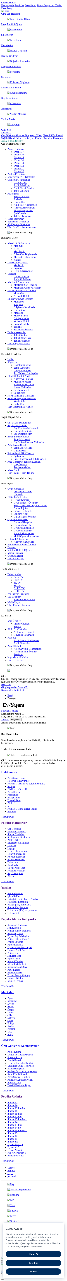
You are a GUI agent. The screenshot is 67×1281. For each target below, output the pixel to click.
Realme (11, 1026)
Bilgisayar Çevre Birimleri (20, 299)
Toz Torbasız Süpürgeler (26, 373)
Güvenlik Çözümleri (24, 635)
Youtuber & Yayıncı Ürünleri (21, 544)
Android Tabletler (22, 279)
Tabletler (11, 273)
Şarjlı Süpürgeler (22, 367)
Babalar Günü (14, 1082)
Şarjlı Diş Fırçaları (23, 447)
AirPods (18, 199)
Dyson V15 (13, 1147)
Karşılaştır (15, 720)
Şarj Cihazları (20, 213)
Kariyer (11, 786)
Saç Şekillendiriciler (23, 431)
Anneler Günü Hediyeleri (20, 1079)
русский (11, 1176)
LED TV (18, 580)
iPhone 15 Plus (14, 1113)
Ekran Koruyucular (23, 210)
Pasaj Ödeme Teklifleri (18, 1077)
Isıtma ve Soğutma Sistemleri (21, 398)
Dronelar (11, 547)
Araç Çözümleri (15, 646)
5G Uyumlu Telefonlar (18, 224)
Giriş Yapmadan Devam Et (14, 687)
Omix (10, 1020)
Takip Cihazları (21, 191)
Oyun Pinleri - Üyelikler (26, 502)
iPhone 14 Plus (14, 1125)
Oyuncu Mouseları (23, 525)
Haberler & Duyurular (18, 780)
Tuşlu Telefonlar (15, 218)
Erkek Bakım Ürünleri (18, 436)
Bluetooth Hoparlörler (24, 599)
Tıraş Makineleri (22, 439)
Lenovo (11, 1017)
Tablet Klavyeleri (22, 338)
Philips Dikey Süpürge (18, 939)
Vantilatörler (20, 401)
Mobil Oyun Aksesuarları (26, 536)
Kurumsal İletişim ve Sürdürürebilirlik (26, 783)
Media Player (14, 602)
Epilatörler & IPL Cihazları (20, 453)
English (11, 1170)
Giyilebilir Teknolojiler (18, 179)
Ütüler (10, 359)
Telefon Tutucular (22, 216)
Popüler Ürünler (11, 1096)
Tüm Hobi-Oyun (15, 558)
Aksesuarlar (13, 193)
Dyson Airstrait (14, 1150)
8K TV (17, 585)
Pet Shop (11, 637)
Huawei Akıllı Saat (16, 950)
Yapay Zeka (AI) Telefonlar (21, 177)
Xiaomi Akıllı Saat (16, 964)
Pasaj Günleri (14, 1060)
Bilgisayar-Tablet (33, 135)
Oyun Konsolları (15, 488)
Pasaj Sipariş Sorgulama (19, 904)
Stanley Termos (15, 981)
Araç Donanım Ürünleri (25, 651)
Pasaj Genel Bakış (16, 778)
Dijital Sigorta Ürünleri (25, 516)
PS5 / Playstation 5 (16, 1152)
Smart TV (19, 577)
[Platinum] (33, 1195)
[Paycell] (33, 1216)
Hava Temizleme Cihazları (20, 395)
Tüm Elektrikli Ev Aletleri (20, 406)
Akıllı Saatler (20, 182)
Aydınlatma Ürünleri (24, 632)
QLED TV (19, 591)
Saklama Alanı (21, 514)
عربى (10, 1173)
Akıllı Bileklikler (22, 185)
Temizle (5, 719)
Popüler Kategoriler (14, 822)
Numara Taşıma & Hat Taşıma (22, 808)
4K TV (17, 582)
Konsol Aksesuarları (24, 533)
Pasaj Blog (6, 8)
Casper (10, 1009)
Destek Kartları (21, 500)
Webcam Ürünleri (22, 321)
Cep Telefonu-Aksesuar (13, 135)
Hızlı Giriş (6, 684)
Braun (10, 1006)
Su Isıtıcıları (19, 393)
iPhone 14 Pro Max (17, 1130)
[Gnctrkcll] (33, 1221)
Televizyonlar (14, 574)
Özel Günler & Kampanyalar (20, 1045)
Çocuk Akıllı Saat (16, 868)
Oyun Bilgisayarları (23, 271)
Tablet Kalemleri (22, 340)
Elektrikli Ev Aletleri (53, 135)
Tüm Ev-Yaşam (15, 660)
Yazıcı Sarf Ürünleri (23, 329)
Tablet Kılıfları (21, 335)
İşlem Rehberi (14, 896)
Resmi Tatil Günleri (17, 1074)
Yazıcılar (18, 326)
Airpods (11, 876)
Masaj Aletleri (14, 470)
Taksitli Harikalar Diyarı (19, 1085)
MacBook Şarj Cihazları (26, 285)
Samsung (12, 1001)
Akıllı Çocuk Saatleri (24, 188)
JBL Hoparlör (14, 955)
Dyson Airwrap (15, 1144)
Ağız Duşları (20, 450)
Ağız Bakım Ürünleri (17, 445)
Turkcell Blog (14, 800)
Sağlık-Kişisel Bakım (11, 138)
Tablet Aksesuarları (16, 332)
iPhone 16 (19, 154)
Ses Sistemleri (14, 596)
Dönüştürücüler (21, 318)
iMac (16, 248)
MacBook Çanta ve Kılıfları (27, 287)
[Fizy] (33, 1184)
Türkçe (10, 1167)
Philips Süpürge (15, 942)
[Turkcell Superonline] (33, 1189)
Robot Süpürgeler (22, 365)
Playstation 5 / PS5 (23, 491)
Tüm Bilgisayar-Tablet (18, 343)
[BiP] (33, 1200)
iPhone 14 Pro (14, 1127)
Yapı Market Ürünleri (18, 657)
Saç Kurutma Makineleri (26, 428)
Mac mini (18, 245)
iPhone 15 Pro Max (17, 1119)
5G (9, 806)
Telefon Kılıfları (21, 196)
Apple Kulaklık (15, 944)
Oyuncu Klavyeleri (23, 522)
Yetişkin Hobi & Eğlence (19, 550)
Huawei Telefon (15, 978)
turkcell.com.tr (8, 2)
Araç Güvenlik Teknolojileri (27, 648)
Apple (10, 998)
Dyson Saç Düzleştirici (18, 936)
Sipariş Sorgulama (46, 5)
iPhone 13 (19, 163)
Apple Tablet (13, 958)
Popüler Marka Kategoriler (18, 919)
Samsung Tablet (15, 933)
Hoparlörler (19, 310)
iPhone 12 (19, 165)
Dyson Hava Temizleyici (19, 947)
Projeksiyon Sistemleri (18, 594)
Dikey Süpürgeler (22, 370)
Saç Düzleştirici (15, 873)
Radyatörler (19, 404)
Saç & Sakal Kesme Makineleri (29, 442)
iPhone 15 (19, 157)
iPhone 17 (19, 151)
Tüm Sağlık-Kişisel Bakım (20, 473)
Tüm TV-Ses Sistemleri (19, 605)
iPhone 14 (19, 160)
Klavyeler (18, 304)
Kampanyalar (7, 5)
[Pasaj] (5, 11)
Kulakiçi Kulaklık (16, 870)
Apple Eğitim (14, 1051)
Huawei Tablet (14, 972)
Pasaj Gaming (14, 797)
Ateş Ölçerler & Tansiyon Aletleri (24, 461)
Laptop (10, 848)
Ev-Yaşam (58, 138)
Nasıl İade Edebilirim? (18, 901)
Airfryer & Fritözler (23, 379)
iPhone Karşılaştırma (17, 907)
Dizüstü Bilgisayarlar (17, 262)
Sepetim (6, 132)
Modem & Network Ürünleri (21, 290)
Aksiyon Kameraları (24, 541)
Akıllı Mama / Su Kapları (26, 640)
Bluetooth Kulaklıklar (18, 842)
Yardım (58, 5)
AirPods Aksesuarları (24, 207)
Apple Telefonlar (15, 149)
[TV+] (33, 1205)
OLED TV (19, 588)
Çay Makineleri (21, 390)
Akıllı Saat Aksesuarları (25, 205)
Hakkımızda (9, 772)
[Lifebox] (33, 1210)
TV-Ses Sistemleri (44, 138)
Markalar (19, 5)
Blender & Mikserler (24, 384)
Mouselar (18, 312)
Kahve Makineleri (22, 387)
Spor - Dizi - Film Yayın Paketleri (30, 505)
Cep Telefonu (14, 828)
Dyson (10, 1003)
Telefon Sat (13, 913)
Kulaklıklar (19, 202)
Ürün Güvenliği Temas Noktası (22, 899)
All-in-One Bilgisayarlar (26, 254)
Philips (10, 1023)
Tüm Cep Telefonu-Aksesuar (21, 227)
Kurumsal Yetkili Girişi (12, 690)
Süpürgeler (12, 362)
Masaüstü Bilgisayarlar (18, 243)
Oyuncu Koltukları (23, 530)
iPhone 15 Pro (14, 1116)
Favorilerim (30, 5)
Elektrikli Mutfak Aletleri (19, 376)
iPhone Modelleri (15, 834)
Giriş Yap (5, 13)
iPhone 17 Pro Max (17, 1108)
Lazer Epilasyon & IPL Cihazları (30, 459)
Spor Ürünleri (14, 621)
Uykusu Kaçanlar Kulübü (20, 1063)
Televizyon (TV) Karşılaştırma (22, 910)
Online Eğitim (21, 508)
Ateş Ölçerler (20, 464)
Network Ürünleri (22, 296)
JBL (9, 1015)
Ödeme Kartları (15, 555)
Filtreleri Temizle (9, 710)
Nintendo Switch (15, 1155)
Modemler (19, 293)
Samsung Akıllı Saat (17, 967)
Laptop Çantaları (22, 324)
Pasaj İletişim (13, 792)
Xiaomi (11, 1029)
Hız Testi (11, 811)
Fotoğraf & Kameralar (18, 539)
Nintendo (18, 494)
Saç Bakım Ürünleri (17, 425)
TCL (9, 1031)
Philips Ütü (13, 953)
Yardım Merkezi (15, 893)
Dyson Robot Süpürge (18, 975)
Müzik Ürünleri (15, 553)
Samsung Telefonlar (17, 925)
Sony (10, 1034)
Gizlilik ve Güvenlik (17, 789)
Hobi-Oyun (28, 138)
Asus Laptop (13, 969)
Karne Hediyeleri (15, 1068)
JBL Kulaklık (14, 928)
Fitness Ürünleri (21, 623)
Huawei (11, 1012)
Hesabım (15, 13)
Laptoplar (18, 268)
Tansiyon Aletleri (22, 467)
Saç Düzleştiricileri (23, 433)
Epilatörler (19, 456)
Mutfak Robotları (22, 381)
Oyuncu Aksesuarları (17, 519)
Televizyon (12, 862)
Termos (17, 626)
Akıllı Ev (12, 803)
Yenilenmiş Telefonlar (18, 221)
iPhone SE (19, 171)
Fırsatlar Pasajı (14, 1057)
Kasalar (17, 259)
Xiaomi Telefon (15, 961)
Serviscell (18, 654)
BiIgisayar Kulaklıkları (25, 307)
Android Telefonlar (16, 174)
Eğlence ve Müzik (23, 511)
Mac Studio (19, 251)
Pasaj (10, 695)
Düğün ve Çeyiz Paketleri (20, 1054)
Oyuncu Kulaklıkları (24, 527)
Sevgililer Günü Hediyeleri (20, 1065)
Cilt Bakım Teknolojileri (19, 422)
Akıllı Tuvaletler (22, 643)
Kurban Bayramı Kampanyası (22, 1071)
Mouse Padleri (21, 315)
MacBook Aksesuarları (18, 282)
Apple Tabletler (21, 276)
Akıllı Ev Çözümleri (17, 629)
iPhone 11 (19, 168)
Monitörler (19, 301)
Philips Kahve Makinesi (19, 930)
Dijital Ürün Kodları (17, 497)
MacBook (19, 265)
